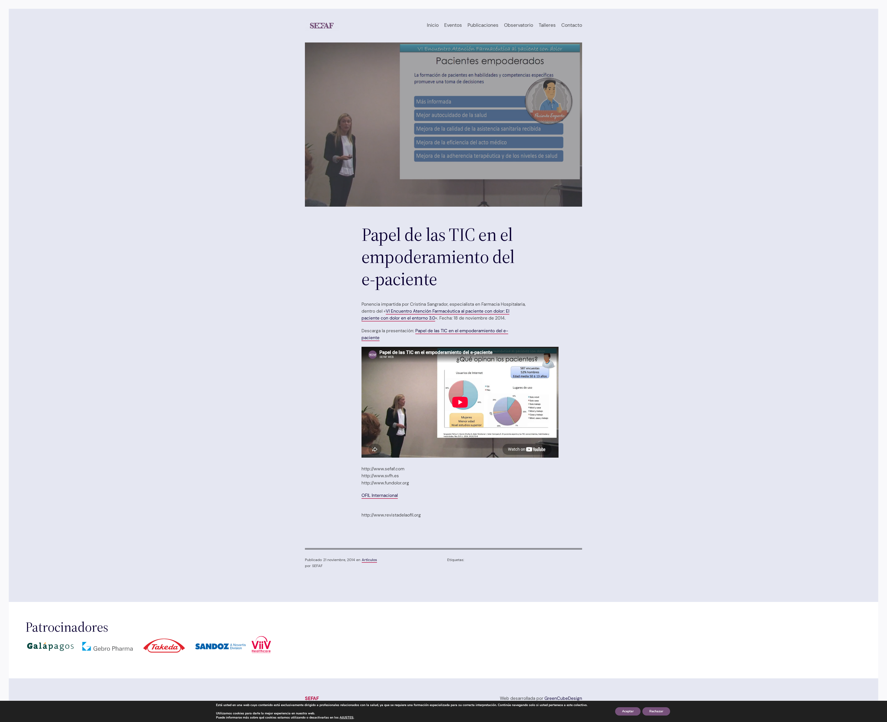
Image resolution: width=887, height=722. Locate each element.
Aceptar (628, 711)
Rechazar (656, 711)
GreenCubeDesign (563, 698)
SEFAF (312, 698)
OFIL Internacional (379, 495)
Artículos (369, 559)
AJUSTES (346, 718)
